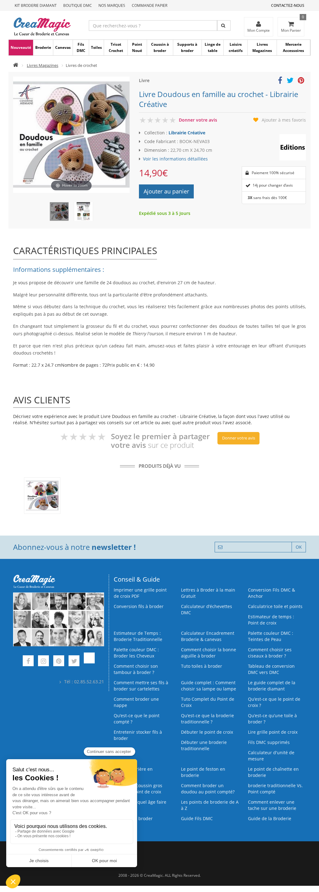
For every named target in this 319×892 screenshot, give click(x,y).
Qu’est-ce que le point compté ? (137, 719)
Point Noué (137, 47)
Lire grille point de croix (273, 732)
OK (299, 547)
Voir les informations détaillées (175, 159)
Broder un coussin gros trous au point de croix (138, 789)
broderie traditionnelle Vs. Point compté (275, 789)
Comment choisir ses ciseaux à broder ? (270, 653)
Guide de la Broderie (269, 818)
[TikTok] (89, 662)
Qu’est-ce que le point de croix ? (274, 702)
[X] (74, 662)
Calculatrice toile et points (275, 606)
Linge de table (213, 47)
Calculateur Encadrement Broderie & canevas (207, 636)
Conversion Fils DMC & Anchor (271, 593)
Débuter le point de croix (207, 732)
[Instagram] (43, 662)
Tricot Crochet (116, 47)
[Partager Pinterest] (301, 81)
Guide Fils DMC (197, 818)
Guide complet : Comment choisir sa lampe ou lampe (208, 686)
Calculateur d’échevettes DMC (206, 609)
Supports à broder (187, 47)
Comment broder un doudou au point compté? (208, 789)
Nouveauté (21, 47)
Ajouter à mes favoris (284, 120)
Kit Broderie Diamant (36, 5)
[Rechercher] (224, 25)
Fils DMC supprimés (269, 742)
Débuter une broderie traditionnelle (204, 745)
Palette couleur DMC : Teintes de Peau (270, 636)
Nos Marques (111, 5)
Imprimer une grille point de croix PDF (140, 593)
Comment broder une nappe (136, 702)
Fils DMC (81, 47)
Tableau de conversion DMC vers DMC (271, 669)
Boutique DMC (77, 5)
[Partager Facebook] (280, 81)
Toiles (96, 47)
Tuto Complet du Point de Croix (207, 702)
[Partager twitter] (290, 81)
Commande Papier (149, 5)
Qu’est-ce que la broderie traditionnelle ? (207, 719)
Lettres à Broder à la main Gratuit (208, 593)
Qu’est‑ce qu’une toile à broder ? (272, 719)
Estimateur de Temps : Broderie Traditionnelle (138, 636)
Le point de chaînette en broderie (273, 772)
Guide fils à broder (133, 818)
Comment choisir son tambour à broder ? (136, 669)
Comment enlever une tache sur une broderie (272, 805)
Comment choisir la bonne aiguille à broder (208, 653)
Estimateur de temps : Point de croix (271, 620)
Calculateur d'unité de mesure (271, 756)
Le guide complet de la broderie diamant (271, 686)
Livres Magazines (262, 47)
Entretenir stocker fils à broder (138, 735)
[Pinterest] (58, 662)
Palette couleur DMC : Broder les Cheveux (136, 653)
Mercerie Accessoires (293, 47)
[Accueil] (15, 65)
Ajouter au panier (166, 191)
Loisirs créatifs (236, 47)
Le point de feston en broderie (203, 772)
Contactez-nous (287, 5)
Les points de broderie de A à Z (210, 805)
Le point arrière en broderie (133, 772)
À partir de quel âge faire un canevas (140, 805)
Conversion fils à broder (139, 606)
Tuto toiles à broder (201, 666)
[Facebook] (28, 662)
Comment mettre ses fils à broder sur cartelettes (141, 686)
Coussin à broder (160, 47)
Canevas (63, 47)
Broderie (43, 47)
